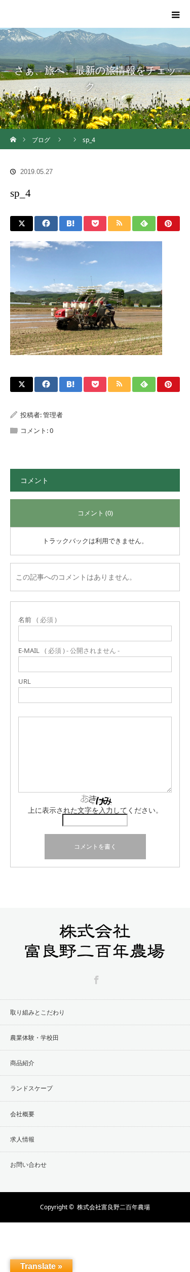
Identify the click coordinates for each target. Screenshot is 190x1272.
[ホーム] (13, 133)
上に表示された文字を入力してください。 (95, 810)
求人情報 (22, 1139)
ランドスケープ (31, 1088)
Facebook (95, 978)
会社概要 (22, 1114)
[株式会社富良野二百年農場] (84, 8)
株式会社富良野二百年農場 (113, 1207)
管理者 (53, 414)
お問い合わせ (28, 1164)
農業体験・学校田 (34, 1037)
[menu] (176, 14)
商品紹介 (22, 1063)
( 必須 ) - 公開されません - (69, 650)
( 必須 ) (37, 620)
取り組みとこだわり (37, 1012)
